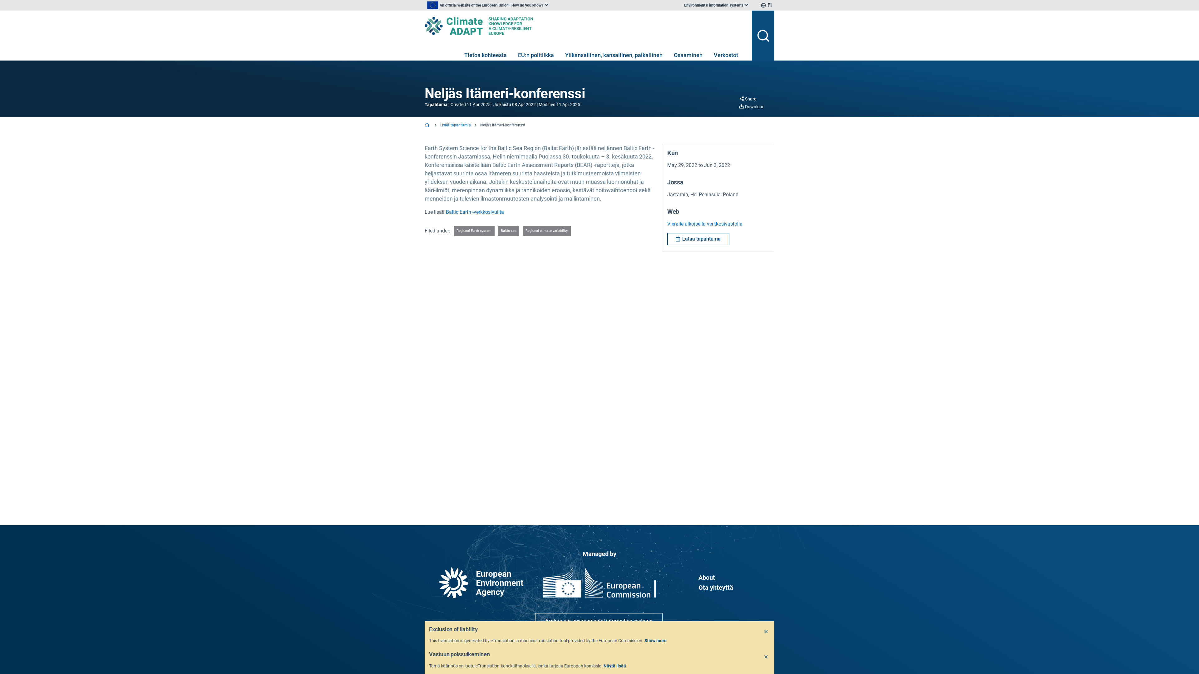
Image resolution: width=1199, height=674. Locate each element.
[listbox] (488, 5)
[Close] (766, 632)
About (706, 577)
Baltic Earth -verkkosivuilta (475, 212)
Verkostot (726, 55)
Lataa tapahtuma (701, 239)
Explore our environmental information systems (598, 621)
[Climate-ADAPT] (586, 26)
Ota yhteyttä (715, 587)
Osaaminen (688, 55)
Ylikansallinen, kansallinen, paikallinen (614, 55)
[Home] (428, 125)
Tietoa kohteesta (485, 55)
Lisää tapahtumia (455, 125)
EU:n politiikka (536, 55)
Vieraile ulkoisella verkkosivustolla (705, 224)
